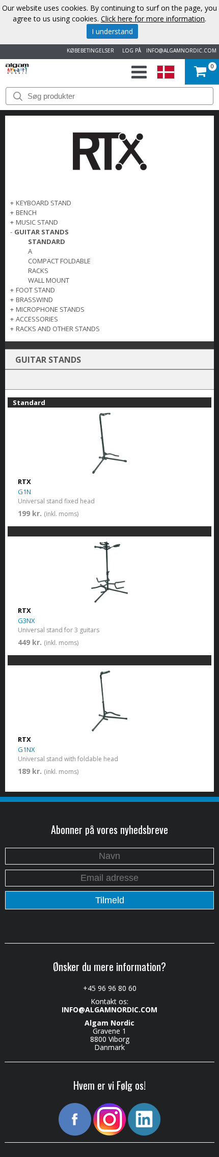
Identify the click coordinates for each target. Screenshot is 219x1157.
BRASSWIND (34, 299)
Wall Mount (48, 280)
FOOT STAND (35, 289)
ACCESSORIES (37, 319)
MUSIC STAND (37, 222)
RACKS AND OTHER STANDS (58, 328)
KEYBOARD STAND (43, 202)
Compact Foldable (59, 260)
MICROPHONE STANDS (50, 309)
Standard (46, 241)
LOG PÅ (130, 50)
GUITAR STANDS (41, 231)
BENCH (26, 212)
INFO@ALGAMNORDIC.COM (181, 50)
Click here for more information (153, 18)
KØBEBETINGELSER (89, 50)
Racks (38, 270)
